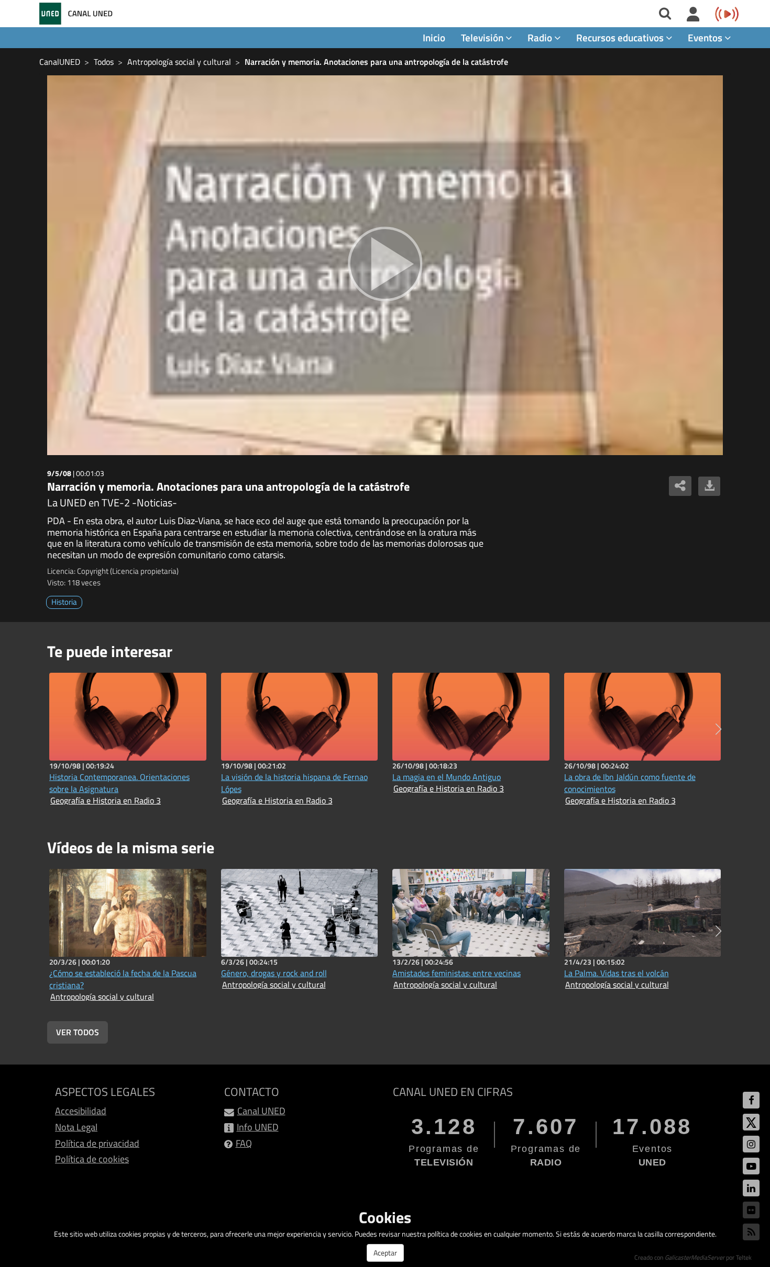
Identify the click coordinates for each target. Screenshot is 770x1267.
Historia (64, 602)
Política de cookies (92, 1159)
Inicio (434, 37)
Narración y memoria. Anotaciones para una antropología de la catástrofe (376, 61)
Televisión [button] (483, 37)
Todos (104, 61)
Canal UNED (261, 1111)
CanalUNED (59, 61)
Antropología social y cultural (179, 61)
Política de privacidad (97, 1143)
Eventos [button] (706, 37)
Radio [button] (540, 37)
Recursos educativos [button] (621, 37)
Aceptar (385, 1252)
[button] (718, 729)
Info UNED (258, 1127)
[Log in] (693, 15)
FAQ (244, 1143)
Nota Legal (76, 1127)
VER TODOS (77, 1032)
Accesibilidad (80, 1111)
